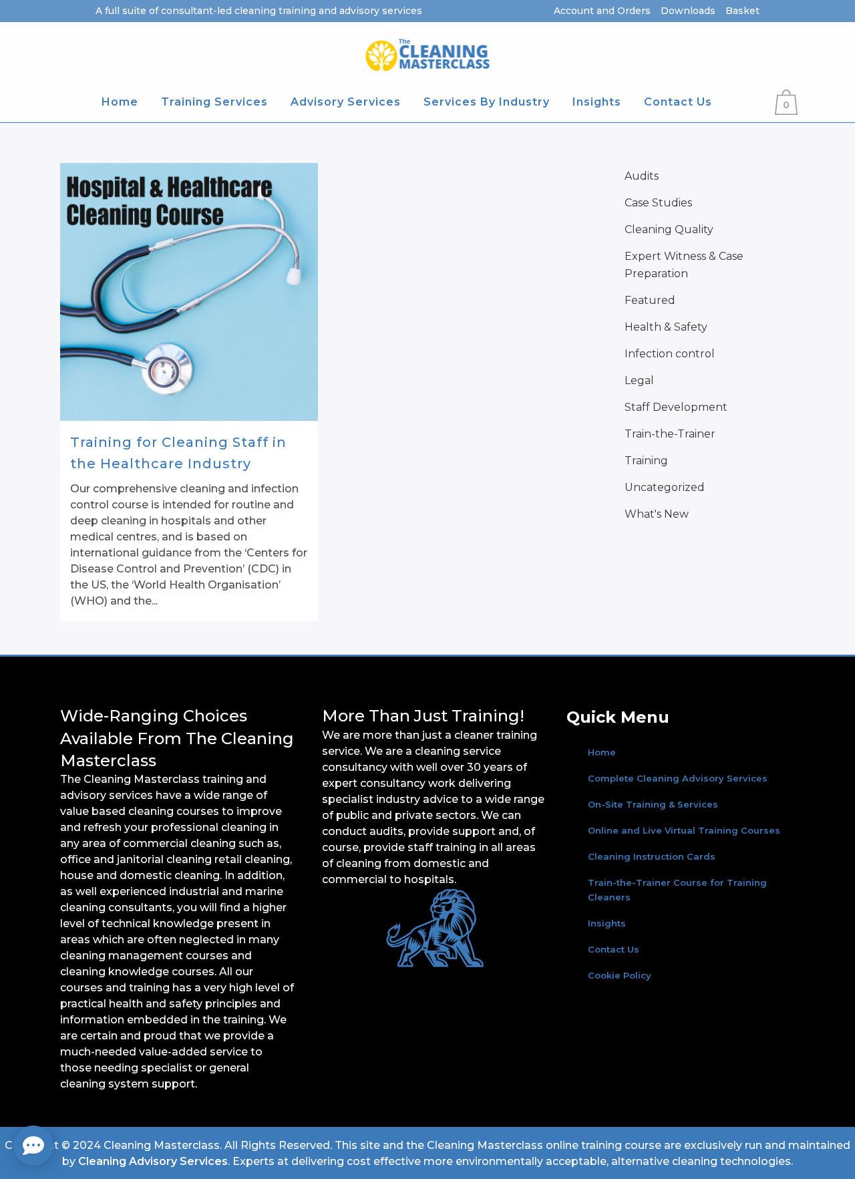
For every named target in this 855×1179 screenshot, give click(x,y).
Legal (639, 380)
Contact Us (613, 949)
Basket (742, 11)
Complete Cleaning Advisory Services (677, 778)
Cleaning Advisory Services (153, 1161)
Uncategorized (665, 487)
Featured (650, 300)
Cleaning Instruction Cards (651, 856)
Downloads (688, 11)
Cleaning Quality (669, 229)
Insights (607, 923)
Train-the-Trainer (670, 434)
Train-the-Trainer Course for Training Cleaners (677, 889)
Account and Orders (602, 11)
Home (602, 752)
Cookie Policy (619, 975)
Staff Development (676, 407)
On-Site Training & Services (653, 804)
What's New (657, 514)
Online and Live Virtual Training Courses (684, 830)
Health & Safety (666, 327)
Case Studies (658, 202)
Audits (642, 176)
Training (646, 460)
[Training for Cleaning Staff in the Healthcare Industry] (189, 292)
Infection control (670, 353)
